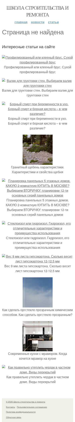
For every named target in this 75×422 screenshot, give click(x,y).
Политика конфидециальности (21, 411)
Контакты (10, 407)
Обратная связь (13, 417)
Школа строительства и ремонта (37, 11)
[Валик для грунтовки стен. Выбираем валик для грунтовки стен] (37, 85)
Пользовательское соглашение (32, 407)
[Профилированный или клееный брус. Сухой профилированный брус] (37, 62)
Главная (21, 22)
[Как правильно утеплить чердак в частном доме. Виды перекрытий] (37, 372)
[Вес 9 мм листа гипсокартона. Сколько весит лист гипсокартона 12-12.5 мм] (37, 261)
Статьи (53, 22)
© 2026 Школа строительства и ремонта (25, 401)
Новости (37, 22)
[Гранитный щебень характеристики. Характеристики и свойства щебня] (38, 162)
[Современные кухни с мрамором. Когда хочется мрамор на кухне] (38, 348)
